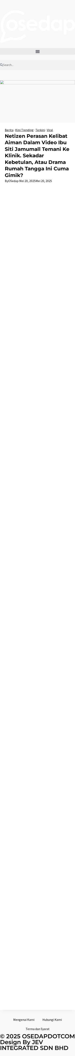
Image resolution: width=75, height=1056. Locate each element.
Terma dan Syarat (38, 1029)
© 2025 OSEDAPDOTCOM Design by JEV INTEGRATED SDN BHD (37, 1042)
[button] (37, 51)
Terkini (40, 130)
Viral (50, 130)
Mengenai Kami (23, 1020)
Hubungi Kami (52, 1020)
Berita (9, 130)
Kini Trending (24, 130)
